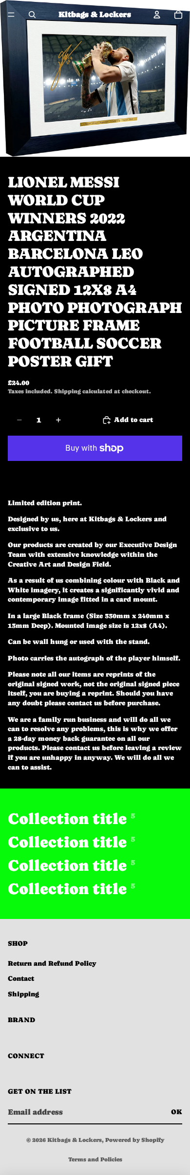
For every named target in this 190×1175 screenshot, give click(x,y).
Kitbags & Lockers (74, 1140)
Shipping (23, 994)
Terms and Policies (95, 1159)
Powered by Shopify (134, 1140)
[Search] (32, 14)
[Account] (157, 14)
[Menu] (11, 14)
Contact (21, 978)
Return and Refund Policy (52, 963)
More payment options (95, 470)
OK (176, 1112)
